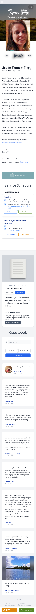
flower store (24, 162)
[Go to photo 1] (16, 578)
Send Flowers (25, 234)
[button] (18, 568)
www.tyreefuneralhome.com (12, 142)
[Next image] (32, 568)
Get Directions (11, 212)
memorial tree (25, 159)
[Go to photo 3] (19, 578)
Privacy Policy (12, 605)
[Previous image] (4, 568)
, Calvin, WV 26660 (13, 230)
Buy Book (20, 292)
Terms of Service (23, 605)
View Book (9, 292)
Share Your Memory (12, 322)
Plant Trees (25, 212)
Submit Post (18, 355)
